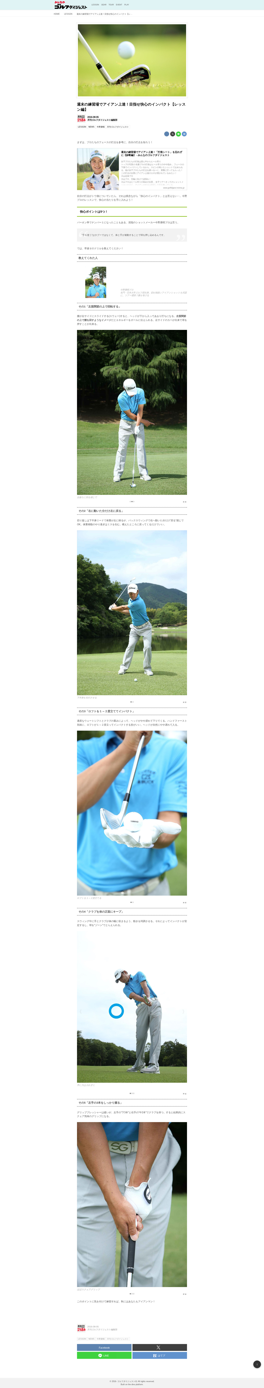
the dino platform (135, 1384)
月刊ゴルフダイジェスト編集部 (102, 120)
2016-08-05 (93, 117)
